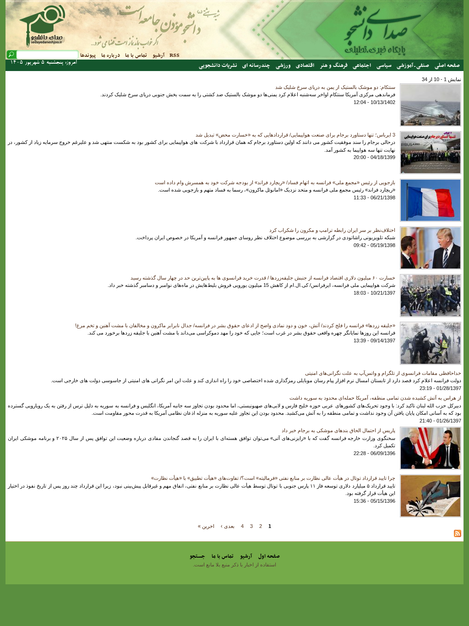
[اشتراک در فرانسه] (457, 535)
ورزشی (283, 65)
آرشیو (158, 55)
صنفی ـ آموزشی (413, 65)
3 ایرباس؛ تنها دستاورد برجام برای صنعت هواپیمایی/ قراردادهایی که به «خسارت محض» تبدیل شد (295, 134)
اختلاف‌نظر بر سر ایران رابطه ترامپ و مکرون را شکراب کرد (332, 230)
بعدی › (227, 525)
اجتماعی (362, 65)
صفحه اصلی (447, 65)
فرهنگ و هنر (334, 65)
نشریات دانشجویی (218, 65)
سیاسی (384, 65)
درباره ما (110, 55)
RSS (174, 55)
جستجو (197, 556)
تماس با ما (136, 55)
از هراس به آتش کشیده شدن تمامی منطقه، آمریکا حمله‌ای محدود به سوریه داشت (375, 398)
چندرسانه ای (256, 65)
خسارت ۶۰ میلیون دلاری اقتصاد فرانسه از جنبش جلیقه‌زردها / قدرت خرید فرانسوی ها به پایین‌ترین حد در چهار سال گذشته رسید (263, 277)
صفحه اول (269, 556)
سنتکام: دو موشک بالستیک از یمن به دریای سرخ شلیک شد (335, 87)
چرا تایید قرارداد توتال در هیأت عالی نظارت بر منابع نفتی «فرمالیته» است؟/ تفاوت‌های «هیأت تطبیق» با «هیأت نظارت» (273, 478)
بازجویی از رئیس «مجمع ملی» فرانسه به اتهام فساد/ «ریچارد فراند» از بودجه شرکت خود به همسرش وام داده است (275, 182)
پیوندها (88, 55)
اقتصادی (305, 65)
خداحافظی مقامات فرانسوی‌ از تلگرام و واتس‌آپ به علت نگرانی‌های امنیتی (383, 373)
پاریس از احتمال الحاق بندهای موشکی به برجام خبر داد (338, 430)
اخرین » (206, 525)
